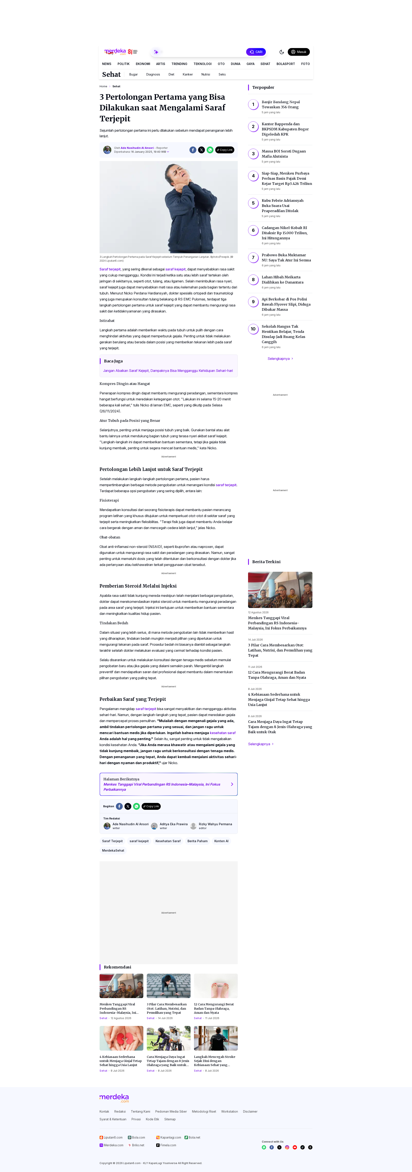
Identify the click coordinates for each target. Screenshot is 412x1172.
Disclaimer (250, 1111)
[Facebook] (272, 1147)
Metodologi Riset (204, 1111)
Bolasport (286, 64)
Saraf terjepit (110, 269)
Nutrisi (205, 74)
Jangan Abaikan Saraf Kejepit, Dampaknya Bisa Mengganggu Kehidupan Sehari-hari (168, 370)
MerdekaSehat (113, 850)
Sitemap (170, 1119)
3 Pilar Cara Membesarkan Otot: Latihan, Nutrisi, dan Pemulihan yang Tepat (167, 1008)
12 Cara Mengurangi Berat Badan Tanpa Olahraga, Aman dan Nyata (214, 1008)
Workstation (229, 1111)
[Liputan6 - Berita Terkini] (114, 1098)
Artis (160, 64)
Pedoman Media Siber (171, 1111)
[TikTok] (302, 1147)
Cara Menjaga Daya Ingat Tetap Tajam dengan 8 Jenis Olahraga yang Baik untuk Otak (168, 1061)
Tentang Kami (140, 1111)
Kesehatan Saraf (168, 841)
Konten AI (221, 841)
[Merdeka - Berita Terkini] (121, 52)
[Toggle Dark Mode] (281, 52)
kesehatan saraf (223, 733)
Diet (171, 74)
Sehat (265, 64)
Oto (221, 64)
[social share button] (192, 149)
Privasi (136, 1119)
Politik (124, 64)
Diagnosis (153, 74)
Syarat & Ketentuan (113, 1119)
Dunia (235, 64)
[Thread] (310, 1147)
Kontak (104, 1111)
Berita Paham (198, 841)
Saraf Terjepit (112, 841)
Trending (179, 64)
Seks (222, 74)
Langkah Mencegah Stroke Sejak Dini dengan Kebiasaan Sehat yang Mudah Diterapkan (214, 1061)
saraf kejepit (175, 269)
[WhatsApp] (264, 1147)
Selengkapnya (279, 358)
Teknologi (203, 64)
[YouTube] (295, 1147)
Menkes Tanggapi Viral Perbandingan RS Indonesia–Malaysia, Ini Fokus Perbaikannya (118, 1008)
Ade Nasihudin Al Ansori (137, 147)
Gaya (250, 64)
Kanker (188, 74)
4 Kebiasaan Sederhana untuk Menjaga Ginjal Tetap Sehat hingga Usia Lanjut (121, 1061)
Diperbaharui (140, 151)
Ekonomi (143, 64)
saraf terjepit (226, 485)
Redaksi (120, 1111)
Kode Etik (152, 1119)
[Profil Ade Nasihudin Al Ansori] (107, 150)
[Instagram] (287, 1147)
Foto (305, 64)
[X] (279, 1147)
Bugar (133, 74)
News (106, 64)
